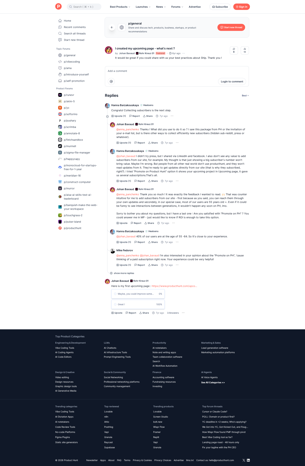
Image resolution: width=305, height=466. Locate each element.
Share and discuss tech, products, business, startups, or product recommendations (162, 29)
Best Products (118, 6)
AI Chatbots (110, 347)
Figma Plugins (62, 437)
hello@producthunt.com (221, 460)
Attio (106, 421)
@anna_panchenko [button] (127, 129)
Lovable (108, 411)
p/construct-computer (77, 182)
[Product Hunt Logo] (58, 6)
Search (156, 361)
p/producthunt (72, 228)
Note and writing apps (164, 352)
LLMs (107, 342)
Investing (157, 386)
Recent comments (75, 27)
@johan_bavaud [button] (125, 156)
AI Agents (206, 372)
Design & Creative (64, 372)
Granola (108, 437)
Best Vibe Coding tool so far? (217, 437)
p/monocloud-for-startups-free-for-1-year (80, 167)
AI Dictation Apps (64, 416)
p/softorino (70, 114)
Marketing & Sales (211, 342)
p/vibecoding (72, 61)
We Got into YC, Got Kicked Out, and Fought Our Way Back (225, 427)
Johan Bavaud (127, 53)
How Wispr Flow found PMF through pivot (224, 432)
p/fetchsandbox (73, 139)
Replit (156, 437)
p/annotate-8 (72, 133)
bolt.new (157, 421)
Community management (117, 386)
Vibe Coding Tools (64, 347)
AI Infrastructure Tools (115, 352)
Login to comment (232, 81)
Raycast (108, 442)
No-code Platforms (65, 432)
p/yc (66, 107)
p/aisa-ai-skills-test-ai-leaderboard (78, 196)
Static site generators (66, 442)
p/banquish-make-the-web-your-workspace (80, 206)
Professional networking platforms (121, 381)
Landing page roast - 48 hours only (220, 442)
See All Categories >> (213, 382)
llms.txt (190, 460)
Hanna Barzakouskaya (125, 105)
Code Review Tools (65, 427)
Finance (157, 372)
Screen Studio (160, 416)
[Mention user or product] (111, 81)
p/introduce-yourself (76, 74)
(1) (120, 116)
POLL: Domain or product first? (218, 416)
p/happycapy (72, 159)
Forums (175, 6)
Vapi (106, 432)
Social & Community (115, 372)
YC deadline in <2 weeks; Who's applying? (224, 421)
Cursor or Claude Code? (214, 411)
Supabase (109, 447)
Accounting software (163, 377)
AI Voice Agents (209, 377)
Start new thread (74, 39)
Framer (157, 432)
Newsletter (92, 460)
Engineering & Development (70, 342)
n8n (106, 416)
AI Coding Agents (64, 352)
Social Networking (113, 377)
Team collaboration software (167, 356)
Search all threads (75, 33)
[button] (109, 50)
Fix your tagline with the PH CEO (219, 447)
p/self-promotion (74, 80)
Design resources (64, 381)
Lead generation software (214, 347)
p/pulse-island (72, 221)
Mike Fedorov (124, 250)
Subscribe (222, 6)
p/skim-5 (69, 101)
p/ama (68, 68)
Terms (127, 460)
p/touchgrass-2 (73, 215)
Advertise (195, 6)
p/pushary (70, 120)
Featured (160, 53)
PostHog (108, 427)
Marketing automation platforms (218, 352)
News (159, 6)
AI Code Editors (63, 356)
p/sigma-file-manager (77, 152)
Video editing (62, 377)
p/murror (69, 188)
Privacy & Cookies (142, 460)
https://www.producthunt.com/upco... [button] (174, 286)
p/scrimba (70, 127)
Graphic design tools (66, 386)
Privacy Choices (162, 460)
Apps (103, 460)
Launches (142, 6)
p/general (69, 55)
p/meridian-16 (72, 175)
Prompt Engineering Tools (117, 356)
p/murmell (70, 146)
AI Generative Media (65, 390)
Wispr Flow (159, 427)
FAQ (119, 460)
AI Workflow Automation (165, 365)
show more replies (124, 273)
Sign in (243, 6)
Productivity (159, 342)
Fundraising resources (164, 381)
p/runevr (69, 94)
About (111, 460)
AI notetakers (160, 347)
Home (67, 20)
